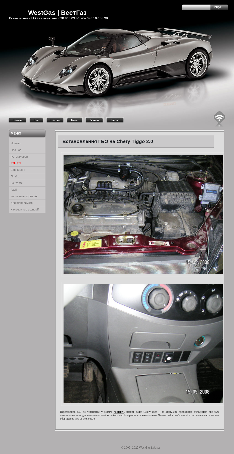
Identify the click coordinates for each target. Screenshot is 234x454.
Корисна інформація (24, 196)
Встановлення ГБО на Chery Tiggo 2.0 (107, 141)
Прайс (15, 176)
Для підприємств (21, 203)
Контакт (94, 120)
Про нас (115, 120)
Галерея (55, 120)
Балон (74, 120)
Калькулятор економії (25, 209)
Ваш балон (18, 169)
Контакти (17, 183)
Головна (17, 120)
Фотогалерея (19, 156)
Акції (14, 189)
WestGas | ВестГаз (57, 12)
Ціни (36, 120)
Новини (16, 143)
